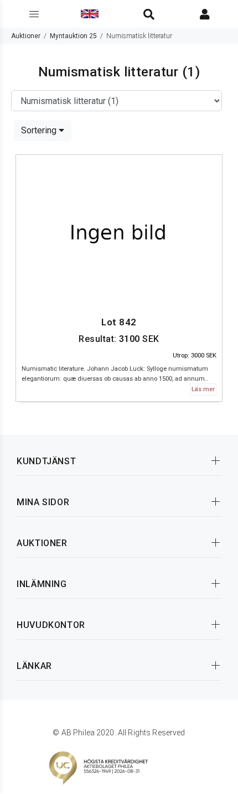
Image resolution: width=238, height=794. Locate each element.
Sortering (40, 130)
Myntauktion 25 (73, 36)
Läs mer (203, 389)
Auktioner (25, 36)
